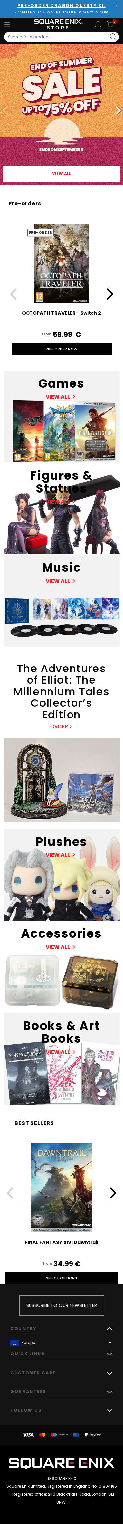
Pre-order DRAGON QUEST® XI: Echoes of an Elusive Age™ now (61, 8)
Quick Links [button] (27, 1354)
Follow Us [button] (26, 1410)
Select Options (61, 1278)
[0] (110, 24)
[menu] (7, 24)
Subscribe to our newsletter (61, 1305)
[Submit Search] (113, 37)
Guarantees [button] (28, 1391)
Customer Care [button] (33, 1373)
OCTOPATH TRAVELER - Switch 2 (61, 313)
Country (23, 1329)
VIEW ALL (61, 173)
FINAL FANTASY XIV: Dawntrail (61, 1242)
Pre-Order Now (61, 349)
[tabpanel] (61, 111)
